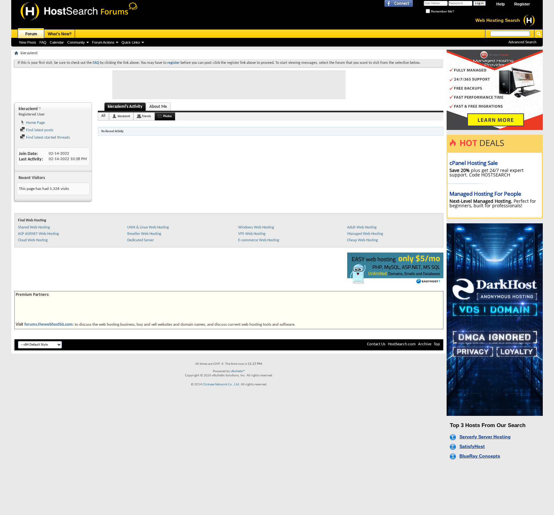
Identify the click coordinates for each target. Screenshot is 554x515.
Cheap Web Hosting (362, 240)
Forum (31, 34)
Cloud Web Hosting (33, 240)
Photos (167, 116)
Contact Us (376, 344)
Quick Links (131, 42)
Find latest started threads (47, 137)
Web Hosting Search (497, 20)
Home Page (35, 123)
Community (76, 42)
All (103, 116)
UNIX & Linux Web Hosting (148, 227)
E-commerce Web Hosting (258, 240)
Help (500, 4)
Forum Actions (103, 42)
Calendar (57, 42)
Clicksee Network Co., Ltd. (221, 384)
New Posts (27, 42)
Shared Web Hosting (34, 227)
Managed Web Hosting (365, 234)
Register (522, 4)
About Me (158, 107)
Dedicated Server (140, 240)
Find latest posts (39, 130)
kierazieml (124, 116)
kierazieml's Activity (125, 107)
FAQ (42, 42)
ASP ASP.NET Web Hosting (38, 234)
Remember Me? (442, 11)
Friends (146, 116)
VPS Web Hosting (251, 234)
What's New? (59, 34)
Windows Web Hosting (256, 227)
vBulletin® (238, 371)
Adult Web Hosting (362, 227)
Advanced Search (522, 42)
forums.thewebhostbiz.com (48, 324)
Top (437, 344)
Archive (424, 344)
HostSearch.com (402, 344)
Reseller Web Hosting (144, 234)
